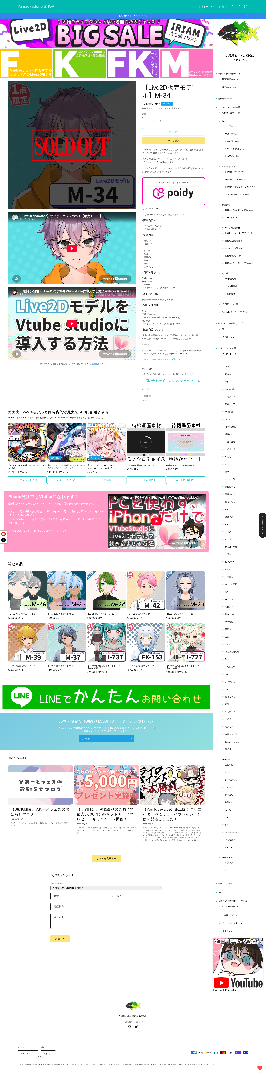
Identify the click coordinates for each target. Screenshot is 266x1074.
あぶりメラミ (231, 863)
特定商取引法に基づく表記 (145, 1064)
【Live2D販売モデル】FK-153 (141, 665)
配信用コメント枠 (233, 256)
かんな (228, 457)
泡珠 (227, 592)
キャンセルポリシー (168, 1064)
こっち (228, 810)
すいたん (229, 577)
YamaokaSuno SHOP (33, 1064)
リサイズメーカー (230, 931)
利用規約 (101, 1064)
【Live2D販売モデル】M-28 (100, 614)
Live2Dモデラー (229, 759)
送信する (60, 938)
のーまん (229, 359)
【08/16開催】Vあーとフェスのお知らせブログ (40, 811)
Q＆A (220, 892)
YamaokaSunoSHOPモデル (234, 312)
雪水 (227, 472)
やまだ (228, 419)
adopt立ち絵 (230, 279)
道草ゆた (229, 434)
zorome (228, 847)
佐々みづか (230, 562)
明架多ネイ (230, 607)
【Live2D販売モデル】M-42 (140, 614)
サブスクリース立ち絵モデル (238, 194)
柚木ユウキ (230, 614)
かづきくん (230, 772)
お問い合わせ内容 (56, 883)
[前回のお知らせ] (18, 16)
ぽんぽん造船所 (232, 652)
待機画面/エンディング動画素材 (239, 210)
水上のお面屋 (231, 584)
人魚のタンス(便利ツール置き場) (232, 901)
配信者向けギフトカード (233, 113)
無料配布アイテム (226, 98)
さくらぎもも (231, 780)
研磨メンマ (230, 629)
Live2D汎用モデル (233, 141)
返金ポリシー (68, 1064)
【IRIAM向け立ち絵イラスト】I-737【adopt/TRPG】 (104, 666)
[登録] (130, 738)
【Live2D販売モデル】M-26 (21, 614)
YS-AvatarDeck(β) (230, 907)
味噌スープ (230, 397)
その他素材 (230, 294)
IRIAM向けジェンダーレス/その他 (240, 187)
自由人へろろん (232, 742)
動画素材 (226, 205)
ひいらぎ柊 (230, 389)
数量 (144, 114)
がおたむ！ (230, 569)
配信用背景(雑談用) (233, 241)
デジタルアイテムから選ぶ (230, 107)
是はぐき (229, 517)
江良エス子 (230, 404)
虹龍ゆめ (229, 802)
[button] (232, 6)
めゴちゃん (230, 697)
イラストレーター (230, 354)
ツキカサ (229, 787)
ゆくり (228, 539)
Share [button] (149, 389)
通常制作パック (229, 87)
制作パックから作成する (229, 73)
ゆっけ (228, 532)
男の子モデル (231, 134)
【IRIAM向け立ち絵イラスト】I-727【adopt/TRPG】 (183, 666)
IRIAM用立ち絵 (229, 166)
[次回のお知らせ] (247, 16)
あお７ (228, 636)
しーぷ (228, 870)
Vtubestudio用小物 (233, 248)
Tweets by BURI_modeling (224, 990)
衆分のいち (230, 487)
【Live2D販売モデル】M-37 (60, 665)
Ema (227, 659)
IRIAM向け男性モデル (235, 179)
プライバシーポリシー (86, 1064)
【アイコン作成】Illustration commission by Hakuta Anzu (101, 466)
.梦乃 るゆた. (231, 427)
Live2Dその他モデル (234, 156)
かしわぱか (230, 840)
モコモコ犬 (230, 442)
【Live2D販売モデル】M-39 (21, 665)
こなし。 (229, 644)
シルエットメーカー (231, 915)
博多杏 (228, 374)
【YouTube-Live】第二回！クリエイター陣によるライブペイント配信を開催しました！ (172, 814)
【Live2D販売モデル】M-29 (179, 614)
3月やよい (229, 727)
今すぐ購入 (173, 140)
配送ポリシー (114, 1064)
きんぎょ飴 (230, 479)
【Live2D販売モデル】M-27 (60, 614)
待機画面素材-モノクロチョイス (142, 465)
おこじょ (229, 464)
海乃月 (228, 749)
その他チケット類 (230, 304)
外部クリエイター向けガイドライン (193, 1064)
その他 (225, 273)
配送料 (150, 108)
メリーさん (230, 682)
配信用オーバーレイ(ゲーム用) (238, 233)
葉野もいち (230, 494)
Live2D (225, 121)
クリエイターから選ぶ (228, 348)
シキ (227, 825)
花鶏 (227, 704)
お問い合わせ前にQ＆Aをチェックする (171, 381)
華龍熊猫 (229, 412)
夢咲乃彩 (229, 795)
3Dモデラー (227, 857)
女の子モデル (231, 126)
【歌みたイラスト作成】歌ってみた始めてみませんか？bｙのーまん (66, 466)
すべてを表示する (106, 858)
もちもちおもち (232, 832)
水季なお (229, 622)
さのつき (229, 599)
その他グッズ (228, 337)
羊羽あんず (230, 667)
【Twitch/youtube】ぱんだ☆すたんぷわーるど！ (26, 466)
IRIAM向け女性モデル (235, 172)
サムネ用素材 (231, 286)
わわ (227, 509)
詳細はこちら (97, 364)
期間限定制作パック (231, 79)
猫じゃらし (230, 502)
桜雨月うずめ (231, 547)
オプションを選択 (27, 480)
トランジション (232, 217)
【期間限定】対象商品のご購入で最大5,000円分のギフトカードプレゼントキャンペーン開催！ (105, 814)
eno (226, 689)
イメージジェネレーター (233, 923)
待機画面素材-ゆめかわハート (180, 465)
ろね (227, 524)
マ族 (227, 382)
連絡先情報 (127, 1064)
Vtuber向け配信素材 (231, 228)
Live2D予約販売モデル (235, 149)
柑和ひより (230, 449)
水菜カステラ (231, 734)
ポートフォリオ (225, 884)
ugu (226, 817)
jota (226, 674)
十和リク (229, 719)
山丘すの (229, 765)
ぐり (227, 367)
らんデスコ (230, 711)
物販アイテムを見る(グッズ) (230, 323)
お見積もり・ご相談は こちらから (240, 58)
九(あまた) (229, 554)
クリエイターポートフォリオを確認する (162, 359)
